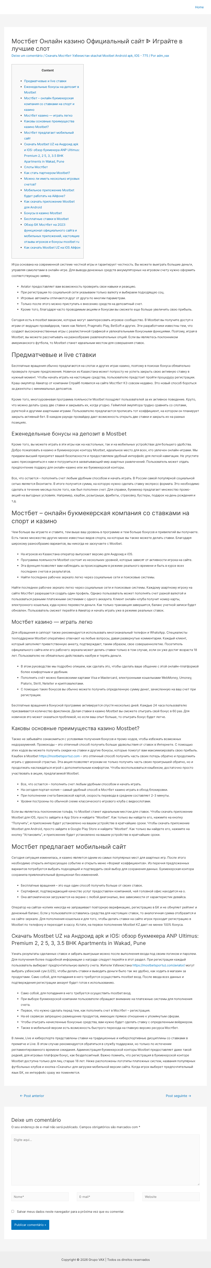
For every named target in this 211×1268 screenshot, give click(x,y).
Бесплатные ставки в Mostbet (46, 219)
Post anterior (32, 1096)
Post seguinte (178, 1096)
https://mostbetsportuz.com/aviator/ (158, 965)
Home (199, 7)
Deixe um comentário (27, 56)
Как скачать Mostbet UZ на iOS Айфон (52, 247)
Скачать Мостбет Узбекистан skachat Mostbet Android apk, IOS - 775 (96, 56)
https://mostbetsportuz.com (59, 756)
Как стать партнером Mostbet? (47, 173)
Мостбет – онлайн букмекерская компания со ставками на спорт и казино (49, 104)
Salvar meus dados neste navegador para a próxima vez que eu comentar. (70, 1212)
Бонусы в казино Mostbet (43, 213)
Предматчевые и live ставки (45, 81)
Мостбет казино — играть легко (48, 115)
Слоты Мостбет (36, 167)
